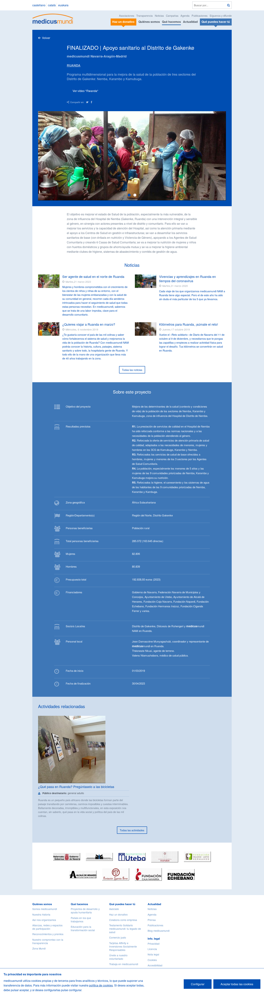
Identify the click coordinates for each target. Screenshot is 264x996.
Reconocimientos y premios (47, 934)
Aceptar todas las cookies (237, 984)
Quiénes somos (149, 22)
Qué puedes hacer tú (122, 904)
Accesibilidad (155, 965)
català (52, 5)
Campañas (172, 15)
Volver (46, 38)
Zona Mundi (39, 948)
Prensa (152, 920)
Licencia (152, 949)
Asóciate (114, 909)
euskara (63, 5)
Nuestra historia (41, 914)
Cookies (152, 960)
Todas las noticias (132, 370)
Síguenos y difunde (221, 15)
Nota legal (153, 954)
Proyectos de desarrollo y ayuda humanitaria (85, 910)
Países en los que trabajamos (81, 919)
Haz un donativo (118, 914)
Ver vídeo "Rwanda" (85, 91)
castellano (38, 5)
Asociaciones (126, 15)
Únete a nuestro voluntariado (118, 956)
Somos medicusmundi (44, 909)
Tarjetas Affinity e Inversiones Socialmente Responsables (123, 946)
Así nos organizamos (44, 920)
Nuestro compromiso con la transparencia (47, 941)
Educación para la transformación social (83, 928)
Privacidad (153, 943)
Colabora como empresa (123, 920)
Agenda (184, 15)
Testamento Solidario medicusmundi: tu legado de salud (125, 928)
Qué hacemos (171, 22)
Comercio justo (117, 937)
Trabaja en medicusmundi (123, 964)
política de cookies (101, 985)
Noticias (159, 15)
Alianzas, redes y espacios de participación (47, 926)
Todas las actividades (132, 830)
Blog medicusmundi (159, 930)
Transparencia (144, 15)
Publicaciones (199, 15)
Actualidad (190, 22)
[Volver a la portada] (52, 18)
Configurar (197, 984)
